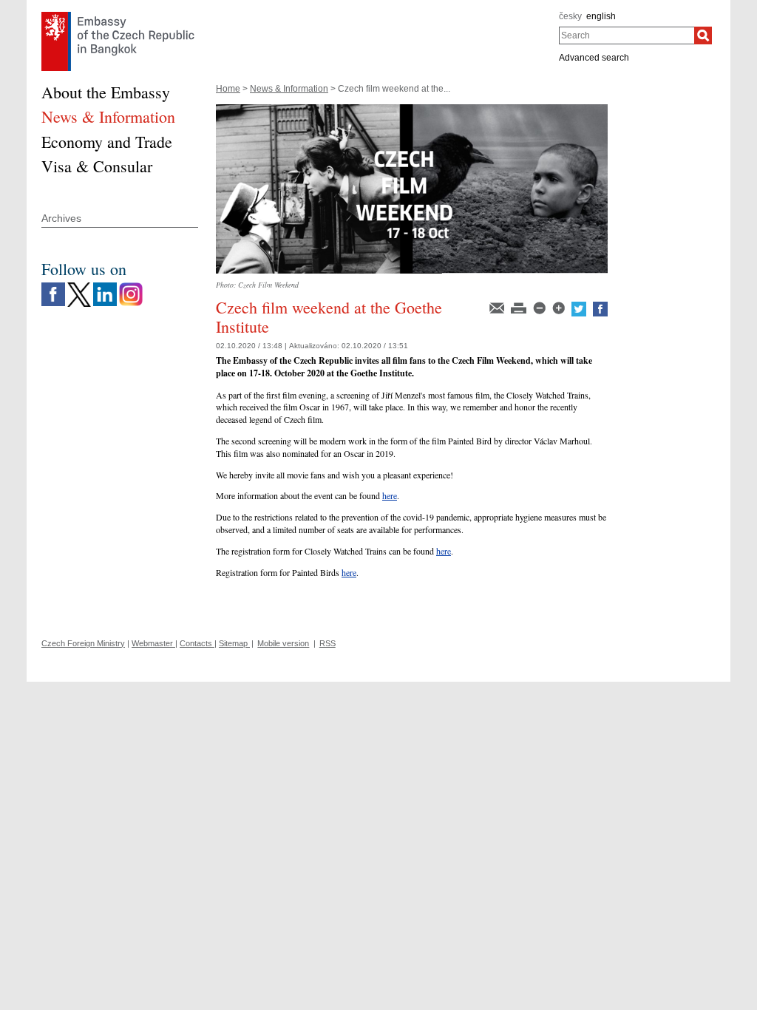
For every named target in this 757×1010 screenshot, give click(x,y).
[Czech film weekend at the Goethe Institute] (412, 109)
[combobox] (626, 35)
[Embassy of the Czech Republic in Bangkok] (117, 15)
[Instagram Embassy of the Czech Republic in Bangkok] (131, 286)
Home (228, 89)
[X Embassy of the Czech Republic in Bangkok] (79, 286)
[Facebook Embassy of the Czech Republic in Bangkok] (53, 286)
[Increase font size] (559, 307)
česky (570, 16)
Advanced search (594, 57)
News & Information (289, 89)
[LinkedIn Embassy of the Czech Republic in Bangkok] (105, 286)
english (601, 16)
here (389, 495)
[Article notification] (497, 307)
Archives (61, 218)
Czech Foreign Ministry (83, 643)
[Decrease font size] (540, 307)
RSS (327, 643)
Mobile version (283, 643)
